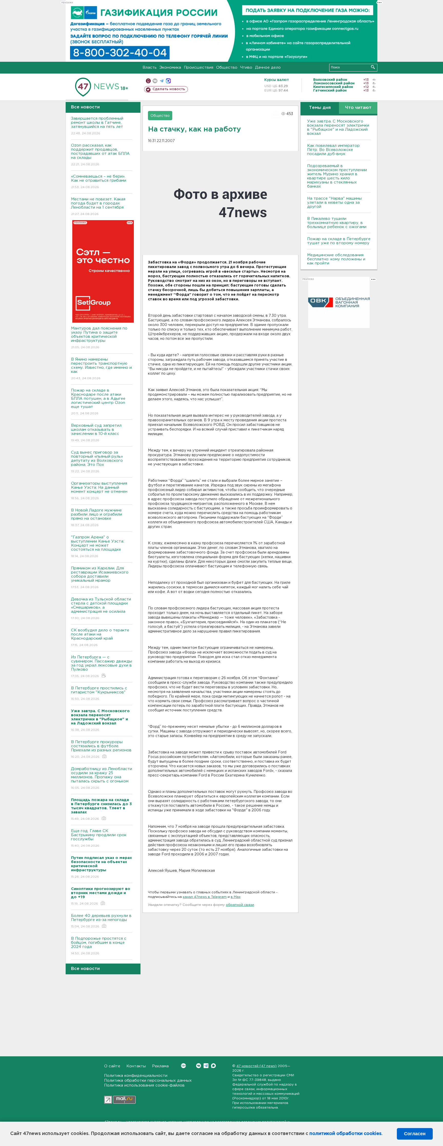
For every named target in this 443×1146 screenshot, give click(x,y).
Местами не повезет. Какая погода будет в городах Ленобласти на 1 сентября (98, 207)
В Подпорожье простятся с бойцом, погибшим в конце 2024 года (98, 946)
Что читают (358, 108)
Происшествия (198, 67)
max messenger (168, 80)
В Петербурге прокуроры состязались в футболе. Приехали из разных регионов (101, 749)
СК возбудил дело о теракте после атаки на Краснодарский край (100, 638)
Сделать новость (169, 89)
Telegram (206, 1065)
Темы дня (320, 108)
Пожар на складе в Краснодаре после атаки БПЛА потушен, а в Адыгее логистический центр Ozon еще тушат (98, 402)
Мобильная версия (148, 80)
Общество (226, 67)
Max (213, 1065)
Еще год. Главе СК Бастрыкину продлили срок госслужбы (98, 838)
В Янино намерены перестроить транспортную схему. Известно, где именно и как (101, 369)
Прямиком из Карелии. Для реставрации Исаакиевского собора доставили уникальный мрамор (99, 578)
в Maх (235, 897)
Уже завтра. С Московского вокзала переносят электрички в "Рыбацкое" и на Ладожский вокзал (338, 127)
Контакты (136, 1066)
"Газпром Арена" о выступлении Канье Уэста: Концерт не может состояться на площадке (97, 547)
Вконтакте (198, 1065)
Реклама (160, 1066)
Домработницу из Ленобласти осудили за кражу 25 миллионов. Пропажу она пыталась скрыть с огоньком (101, 778)
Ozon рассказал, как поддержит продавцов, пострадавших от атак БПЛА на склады (100, 155)
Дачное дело (268, 67)
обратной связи (240, 905)
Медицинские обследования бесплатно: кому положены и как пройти (336, 259)
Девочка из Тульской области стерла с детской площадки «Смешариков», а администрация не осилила (101, 609)
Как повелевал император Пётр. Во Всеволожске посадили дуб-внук (333, 150)
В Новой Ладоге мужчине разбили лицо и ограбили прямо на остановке (96, 518)
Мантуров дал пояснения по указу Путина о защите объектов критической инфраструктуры (99, 338)
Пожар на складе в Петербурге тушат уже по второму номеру (338, 241)
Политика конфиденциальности (135, 1075)
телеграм (161, 80)
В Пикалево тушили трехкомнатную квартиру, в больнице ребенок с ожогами (336, 223)
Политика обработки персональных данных (148, 1080)
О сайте (112, 1066)
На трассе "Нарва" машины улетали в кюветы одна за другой (334, 202)
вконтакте (155, 80)
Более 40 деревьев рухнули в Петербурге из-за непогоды (101, 921)
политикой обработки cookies (345, 1134)
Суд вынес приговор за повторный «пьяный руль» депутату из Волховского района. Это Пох (97, 462)
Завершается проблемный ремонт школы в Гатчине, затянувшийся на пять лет (97, 126)
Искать (373, 67)
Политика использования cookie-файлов (144, 1085)
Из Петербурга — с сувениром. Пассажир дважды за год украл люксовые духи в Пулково (101, 667)
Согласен (415, 1133)
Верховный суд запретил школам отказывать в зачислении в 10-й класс (96, 433)
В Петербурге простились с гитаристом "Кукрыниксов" (99, 693)
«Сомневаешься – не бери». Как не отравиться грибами (98, 182)
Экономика (170, 67)
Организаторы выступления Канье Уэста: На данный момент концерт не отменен (99, 491)
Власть (150, 67)
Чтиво (246, 67)
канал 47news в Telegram (205, 897)
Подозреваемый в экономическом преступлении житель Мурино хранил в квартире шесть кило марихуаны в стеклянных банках (337, 176)
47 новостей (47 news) (256, 1066)
